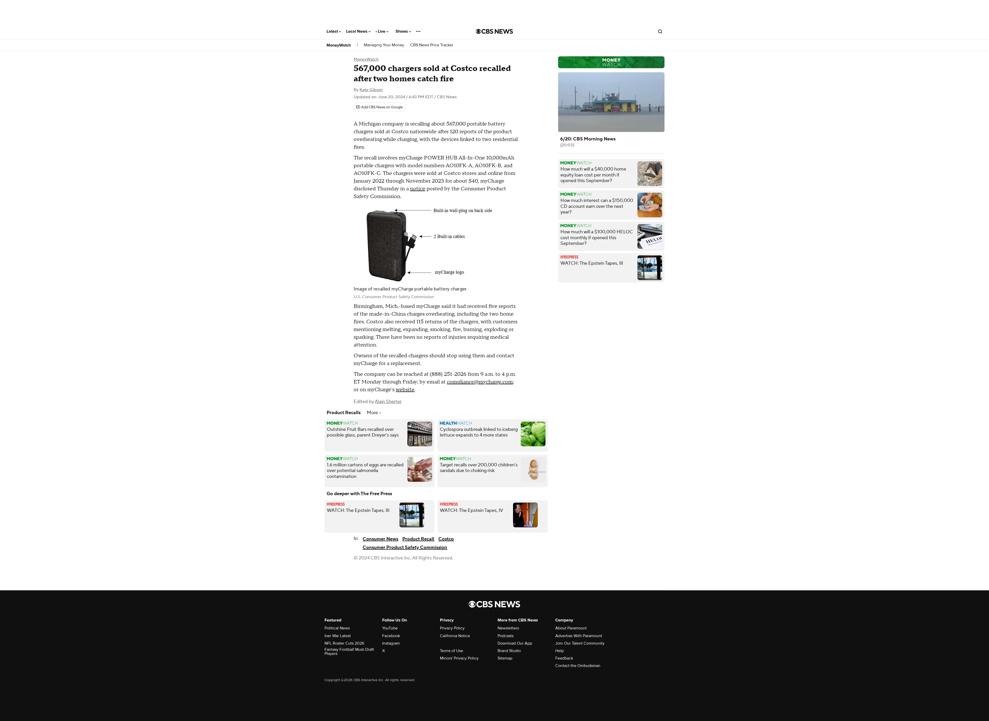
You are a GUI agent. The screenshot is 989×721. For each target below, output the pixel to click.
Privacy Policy (452, 628)
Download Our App (515, 643)
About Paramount (571, 628)
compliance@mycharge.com (480, 382)
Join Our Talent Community (579, 643)
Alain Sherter (388, 402)
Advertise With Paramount (578, 636)
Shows (402, 31)
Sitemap (505, 658)
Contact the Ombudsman (577, 666)
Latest (333, 31)
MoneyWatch (339, 45)
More (373, 413)
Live (382, 31)
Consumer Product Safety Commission (405, 547)
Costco (446, 539)
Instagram (391, 643)
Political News (337, 628)
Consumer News (380, 539)
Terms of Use (451, 651)
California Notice (455, 636)
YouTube (390, 628)
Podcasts (506, 636)
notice (417, 188)
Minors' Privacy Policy (459, 658)
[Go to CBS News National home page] (494, 31)
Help (559, 651)
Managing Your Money (384, 45)
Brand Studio (509, 651)
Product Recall (418, 539)
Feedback (564, 658)
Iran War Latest (338, 636)
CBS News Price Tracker (431, 45)
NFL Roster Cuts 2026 (344, 643)
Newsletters (508, 628)
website (405, 389)
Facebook (391, 636)
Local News (357, 31)
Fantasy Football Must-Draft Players (349, 651)
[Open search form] (660, 31)
